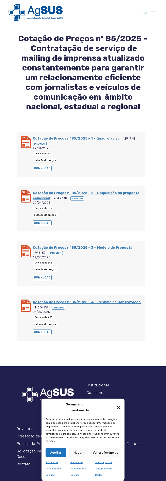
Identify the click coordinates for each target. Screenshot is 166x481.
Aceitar (56, 452)
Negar (78, 452)
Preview (39, 143)
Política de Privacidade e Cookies (54, 468)
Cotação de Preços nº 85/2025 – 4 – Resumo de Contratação (87, 302)
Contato (24, 464)
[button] (118, 407)
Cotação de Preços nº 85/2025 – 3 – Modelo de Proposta (82, 247)
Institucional (98, 385)
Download (42, 168)
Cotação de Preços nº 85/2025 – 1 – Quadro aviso (76, 138)
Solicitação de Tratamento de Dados (103, 468)
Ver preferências (105, 452)
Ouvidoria (25, 429)
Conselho (95, 392)
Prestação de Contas (35, 436)
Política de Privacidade (37, 444)
